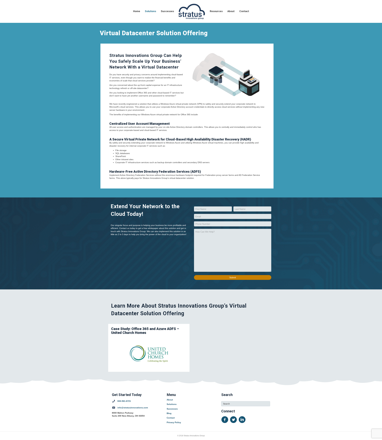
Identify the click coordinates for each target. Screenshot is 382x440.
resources (216, 11)
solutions (150, 11)
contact (244, 11)
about (231, 11)
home (136, 11)
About (170, 400)
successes (167, 11)
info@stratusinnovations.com (132, 407)
